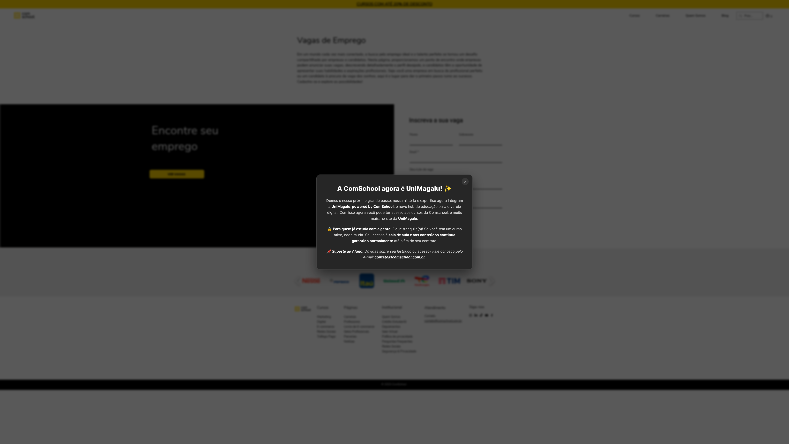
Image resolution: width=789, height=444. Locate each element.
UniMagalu (407, 218)
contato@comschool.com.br (400, 257)
